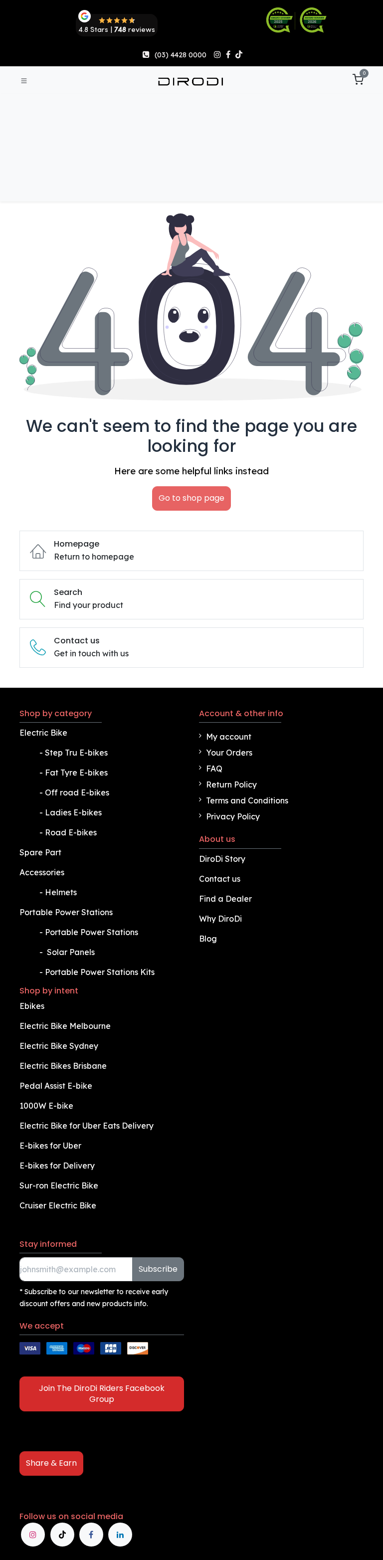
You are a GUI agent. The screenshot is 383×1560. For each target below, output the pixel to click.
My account (228, 737)
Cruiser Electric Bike (58, 1205)
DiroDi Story (222, 859)
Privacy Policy (233, 816)
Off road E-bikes (77, 792)
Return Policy (231, 784)
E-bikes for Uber (50, 1146)
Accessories (41, 872)
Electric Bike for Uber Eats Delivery (87, 1126)
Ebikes (31, 1006)
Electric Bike (44, 733)
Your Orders (229, 753)
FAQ (214, 769)
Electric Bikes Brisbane (64, 1066)
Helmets (61, 892)
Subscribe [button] (158, 1269)
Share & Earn (51, 1463)
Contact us (219, 879)
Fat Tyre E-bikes (77, 773)
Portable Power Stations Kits (101, 972)
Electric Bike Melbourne (66, 1026)
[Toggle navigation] (23, 80)
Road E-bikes (72, 832)
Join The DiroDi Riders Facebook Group (102, 1393)
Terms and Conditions (247, 800)
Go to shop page (191, 498)
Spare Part (40, 852)
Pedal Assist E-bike (55, 1086)
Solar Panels (71, 952)
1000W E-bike (46, 1106)
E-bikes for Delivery (58, 1165)
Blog (208, 939)
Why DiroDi (220, 919)
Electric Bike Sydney (59, 1046)
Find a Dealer (225, 899)
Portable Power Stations (67, 912)
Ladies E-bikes (73, 812)
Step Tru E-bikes (76, 753)
